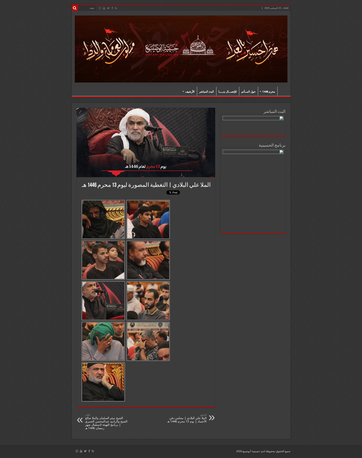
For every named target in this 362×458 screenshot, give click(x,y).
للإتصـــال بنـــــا (227, 91)
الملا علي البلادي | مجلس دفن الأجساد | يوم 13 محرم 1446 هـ (187, 418)
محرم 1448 (268, 91)
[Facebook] (112, 8)
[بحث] (75, 8)
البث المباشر (206, 91)
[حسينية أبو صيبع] (181, 48)
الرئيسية (283, 91)
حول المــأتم (248, 91)
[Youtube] (104, 8)
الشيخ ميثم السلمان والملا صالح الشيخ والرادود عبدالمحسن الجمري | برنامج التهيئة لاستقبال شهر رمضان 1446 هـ (106, 422)
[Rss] (116, 8)
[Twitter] (108, 8)
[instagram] (100, 8)
